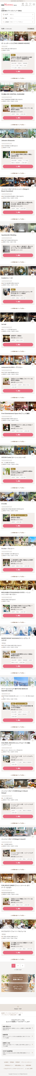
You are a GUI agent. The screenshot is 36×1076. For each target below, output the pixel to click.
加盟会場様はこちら (19, 1065)
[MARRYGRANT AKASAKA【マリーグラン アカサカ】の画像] (18, 631)
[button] (18, 64)
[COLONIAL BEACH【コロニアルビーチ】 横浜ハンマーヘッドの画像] (18, 735)
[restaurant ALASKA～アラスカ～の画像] (18, 360)
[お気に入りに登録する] (33, 41)
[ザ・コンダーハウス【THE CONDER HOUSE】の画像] (18, 36)
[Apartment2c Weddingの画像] (18, 227)
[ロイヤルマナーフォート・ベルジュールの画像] (18, 924)
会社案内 (6, 1062)
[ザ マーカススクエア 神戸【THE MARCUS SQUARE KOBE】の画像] (18, 681)
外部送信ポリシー (9, 1065)
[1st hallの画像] (18, 317)
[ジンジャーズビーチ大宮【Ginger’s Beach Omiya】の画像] (18, 783)
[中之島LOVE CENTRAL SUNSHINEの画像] (18, 87)
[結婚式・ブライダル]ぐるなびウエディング (11, 1013)
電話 (19, 71)
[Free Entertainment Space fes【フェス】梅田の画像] (18, 406)
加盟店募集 (28, 1065)
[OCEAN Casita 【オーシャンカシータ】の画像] (18, 450)
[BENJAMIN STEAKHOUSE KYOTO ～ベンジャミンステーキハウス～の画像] (18, 585)
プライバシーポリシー (26, 1062)
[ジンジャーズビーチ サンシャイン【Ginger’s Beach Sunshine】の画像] (18, 182)
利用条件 (18, 1062)
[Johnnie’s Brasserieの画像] (18, 133)
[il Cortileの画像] (18, 496)
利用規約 (12, 1062)
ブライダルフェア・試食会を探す (9, 1014)
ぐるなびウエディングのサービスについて (14, 1068)
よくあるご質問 (28, 1068)
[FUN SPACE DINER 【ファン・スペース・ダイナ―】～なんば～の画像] (18, 878)
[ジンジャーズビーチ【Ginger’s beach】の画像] (18, 832)
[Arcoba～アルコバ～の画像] (18, 541)
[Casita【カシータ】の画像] (18, 270)
